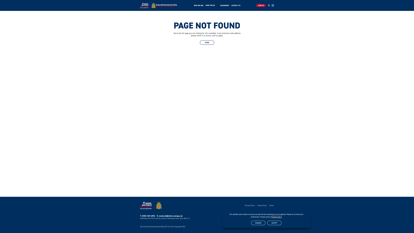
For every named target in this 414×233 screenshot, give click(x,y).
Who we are (198, 5)
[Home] (159, 5)
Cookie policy (276, 217)
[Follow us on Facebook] (269, 5)
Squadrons (224, 5)
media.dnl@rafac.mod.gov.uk (171, 216)
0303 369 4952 (148, 216)
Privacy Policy (250, 205)
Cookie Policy (262, 205)
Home (207, 43)
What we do (210, 5)
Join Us (261, 5)
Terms (271, 205)
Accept (274, 223)
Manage (258, 223)
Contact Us (235, 5)
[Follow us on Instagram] (273, 5)
